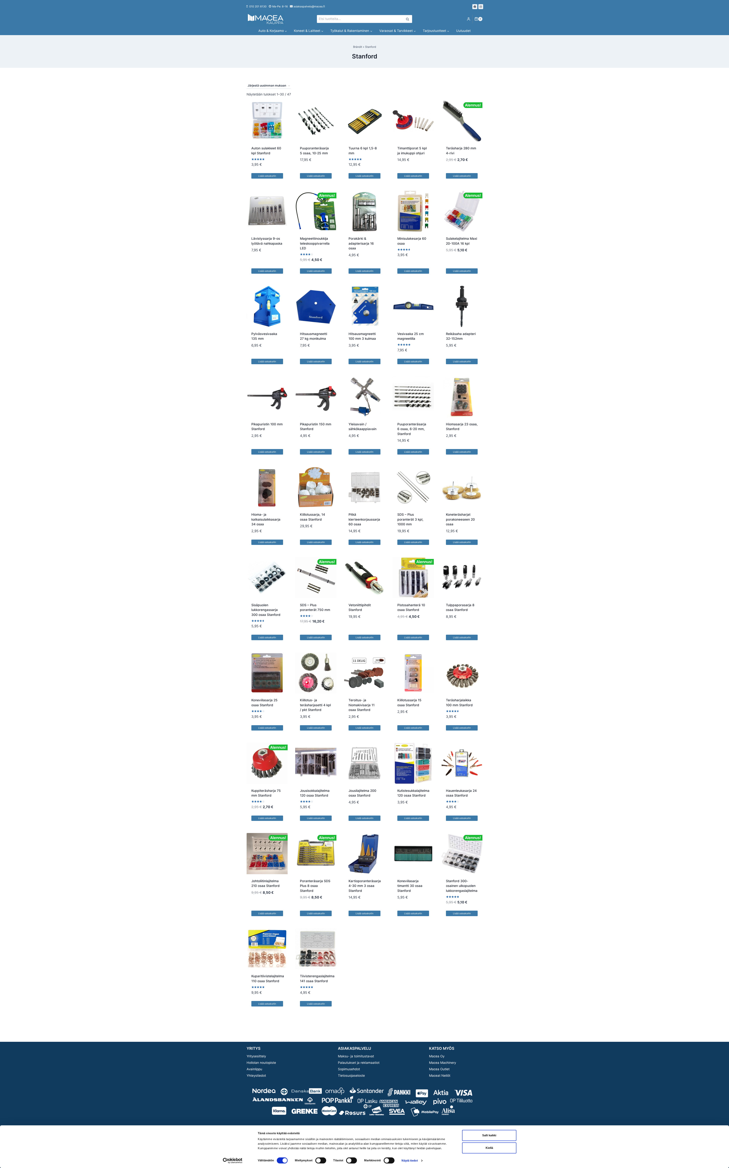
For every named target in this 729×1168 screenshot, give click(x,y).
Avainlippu (254, 1069)
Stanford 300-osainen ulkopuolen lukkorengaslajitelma (461, 886)
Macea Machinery (442, 1063)
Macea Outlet (439, 1069)
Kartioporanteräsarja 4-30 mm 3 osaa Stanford (365, 886)
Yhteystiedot (256, 1075)
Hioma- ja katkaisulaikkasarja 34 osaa (265, 519)
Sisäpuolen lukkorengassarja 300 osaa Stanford (265, 610)
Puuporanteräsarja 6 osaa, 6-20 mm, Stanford (411, 429)
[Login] (468, 19)
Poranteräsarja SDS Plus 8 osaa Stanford (315, 886)
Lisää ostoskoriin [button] (267, 175)
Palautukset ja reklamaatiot (358, 1063)
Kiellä (489, 1147)
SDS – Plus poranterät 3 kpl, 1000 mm (410, 519)
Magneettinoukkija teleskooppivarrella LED (315, 243)
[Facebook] (474, 6)
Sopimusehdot (349, 1069)
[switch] (320, 1160)
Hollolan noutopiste (261, 1063)
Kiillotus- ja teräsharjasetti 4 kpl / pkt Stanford (315, 705)
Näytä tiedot (410, 1160)
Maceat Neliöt (439, 1075)
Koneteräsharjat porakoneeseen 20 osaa (460, 519)
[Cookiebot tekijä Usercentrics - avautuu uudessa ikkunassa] (232, 1160)
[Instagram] (480, 6)
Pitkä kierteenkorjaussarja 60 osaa (364, 519)
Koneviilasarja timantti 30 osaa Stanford (409, 886)
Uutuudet (463, 31)
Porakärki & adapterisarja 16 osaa (361, 243)
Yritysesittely (256, 1056)
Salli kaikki (489, 1135)
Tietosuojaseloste (351, 1075)
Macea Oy (436, 1056)
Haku (408, 19)
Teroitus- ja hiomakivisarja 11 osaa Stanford (362, 705)
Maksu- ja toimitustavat (356, 1056)
